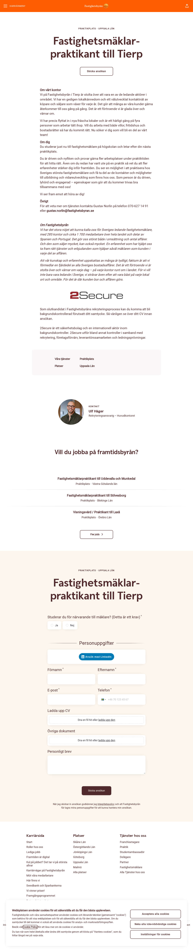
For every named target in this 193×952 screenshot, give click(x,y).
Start (29, 842)
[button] (187, 6)
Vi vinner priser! (35, 890)
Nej (72, 625)
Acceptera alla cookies (155, 914)
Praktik (124, 847)
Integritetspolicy (106, 804)
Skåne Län (79, 842)
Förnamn (55, 670)
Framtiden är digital (38, 857)
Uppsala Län (87, 365)
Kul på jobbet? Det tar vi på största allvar (46, 864)
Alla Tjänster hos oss (132, 872)
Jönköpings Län (82, 852)
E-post (53, 690)
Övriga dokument (61, 731)
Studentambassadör (132, 852)
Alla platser (80, 872)
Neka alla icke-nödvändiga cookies (155, 924)
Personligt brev (59, 751)
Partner (124, 862)
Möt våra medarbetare (39, 875)
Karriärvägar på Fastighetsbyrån (45, 870)
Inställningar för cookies (155, 934)
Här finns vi (33, 880)
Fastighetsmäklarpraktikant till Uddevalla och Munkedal (96, 478)
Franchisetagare (129, 842)
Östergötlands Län (84, 847)
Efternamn (107, 670)
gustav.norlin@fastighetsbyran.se (70, 211)
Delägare (125, 857)
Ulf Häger (96, 411)
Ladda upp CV (58, 711)
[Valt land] (102, 699)
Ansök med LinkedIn (98, 656)
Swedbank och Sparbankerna (44, 885)
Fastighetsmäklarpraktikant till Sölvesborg (96, 495)
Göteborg (78, 857)
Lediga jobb (33, 852)
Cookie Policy (30, 927)
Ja (56, 625)
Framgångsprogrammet (40, 895)
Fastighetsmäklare (131, 867)
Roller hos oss (34, 847)
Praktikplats (87, 358)
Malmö (77, 867)
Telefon (105, 690)
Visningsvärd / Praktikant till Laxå (96, 512)
